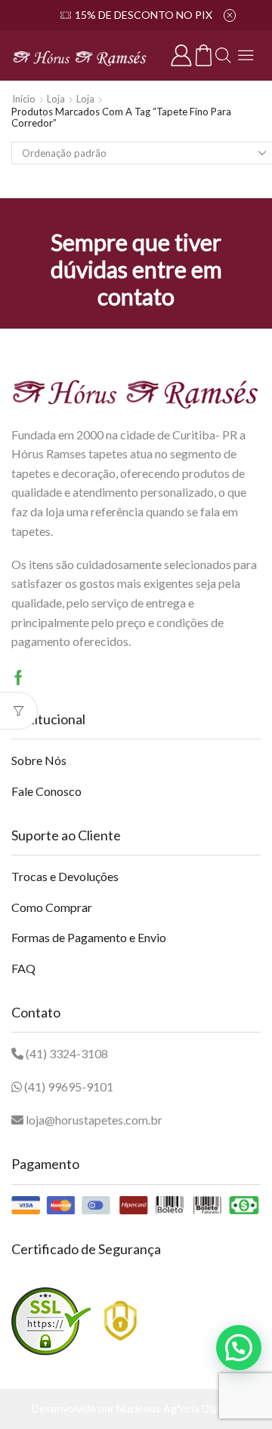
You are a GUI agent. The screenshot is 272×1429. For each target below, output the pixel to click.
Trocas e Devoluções (65, 876)
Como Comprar (51, 907)
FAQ (23, 968)
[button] (238, 1347)
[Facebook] (18, 677)
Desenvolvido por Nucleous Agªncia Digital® (136, 1408)
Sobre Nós (38, 760)
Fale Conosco (46, 791)
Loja (56, 99)
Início (24, 99)
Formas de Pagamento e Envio (88, 937)
